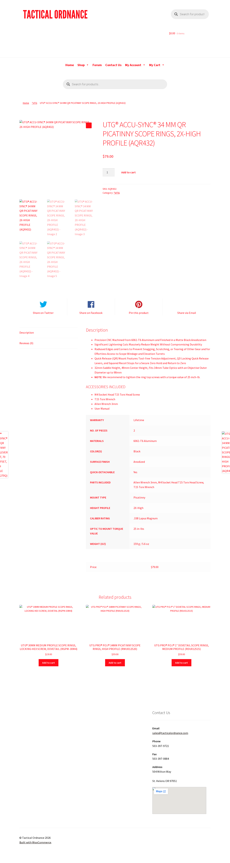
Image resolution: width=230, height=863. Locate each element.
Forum (97, 65)
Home (69, 65)
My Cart (154, 65)
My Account (133, 65)
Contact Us (113, 65)
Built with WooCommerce (35, 842)
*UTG (34, 103)
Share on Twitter (43, 313)
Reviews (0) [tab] (26, 343)
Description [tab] (26, 332)
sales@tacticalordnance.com (170, 733)
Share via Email (186, 313)
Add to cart (128, 172)
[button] (89, 125)
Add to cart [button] (48, 662)
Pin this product (139, 313)
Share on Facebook (90, 313)
